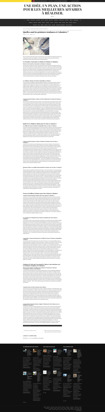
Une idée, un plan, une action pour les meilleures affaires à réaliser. (52, 9)
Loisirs (60, 22)
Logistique (56, 22)
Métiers (63, 22)
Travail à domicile (78, 410)
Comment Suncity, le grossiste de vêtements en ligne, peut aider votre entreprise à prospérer (52, 331)
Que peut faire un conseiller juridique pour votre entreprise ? (69, 352)
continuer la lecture (67, 368)
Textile (69, 409)
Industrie (35, 22)
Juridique (47, 22)
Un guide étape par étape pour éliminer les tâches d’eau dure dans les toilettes (79, 353)
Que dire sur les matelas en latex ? (30, 330)
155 (25, 402)
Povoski (34, 34)
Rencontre (56, 409)
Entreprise (59, 349)
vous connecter (30, 338)
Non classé (29, 325)
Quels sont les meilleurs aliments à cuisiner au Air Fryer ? (39, 352)
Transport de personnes (77, 409)
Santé (78, 374)
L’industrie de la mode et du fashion (49, 351)
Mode (67, 22)
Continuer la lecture (26, 367)
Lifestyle (51, 22)
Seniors (63, 409)
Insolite (43, 22)
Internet (39, 22)
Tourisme (72, 409)
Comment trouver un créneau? (49, 373)
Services (79, 349)
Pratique (70, 22)
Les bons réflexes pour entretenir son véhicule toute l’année (29, 352)
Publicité (74, 22)
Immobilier (31, 22)
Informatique (47, 408)
